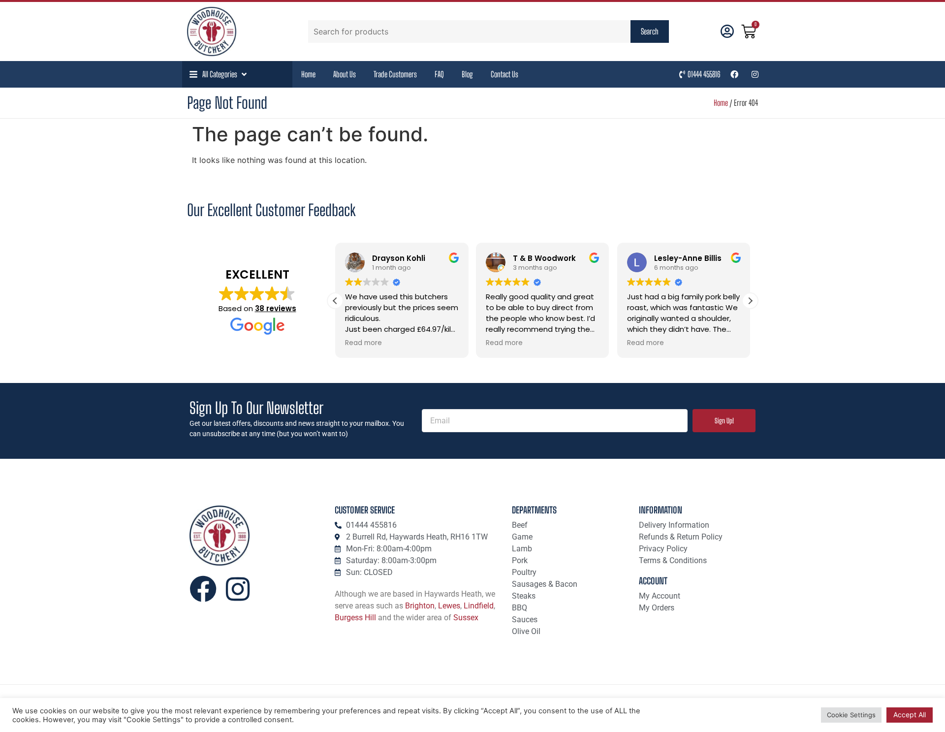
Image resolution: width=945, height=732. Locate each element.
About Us (344, 74)
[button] (219, 74)
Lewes (449, 605)
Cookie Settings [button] (851, 715)
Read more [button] (363, 343)
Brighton (420, 605)
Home (308, 74)
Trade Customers (395, 74)
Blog (467, 74)
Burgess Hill (355, 617)
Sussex (465, 617)
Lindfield (479, 605)
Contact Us (504, 74)
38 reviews (275, 308)
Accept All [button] (909, 714)
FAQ (439, 74)
